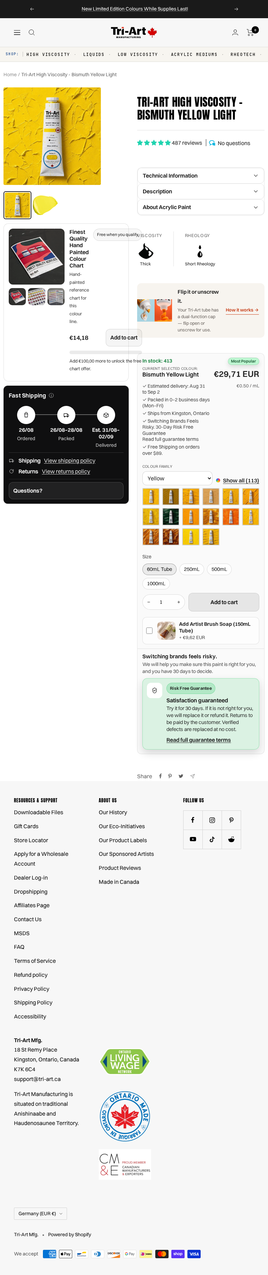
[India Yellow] (230, 516)
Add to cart (123, 337)
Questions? (28, 490)
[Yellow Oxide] (170, 496)
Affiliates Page (32, 905)
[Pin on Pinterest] (170, 776)
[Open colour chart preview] (37, 257)
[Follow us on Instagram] (212, 820)
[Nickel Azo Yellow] (150, 536)
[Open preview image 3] (56, 296)
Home (10, 74)
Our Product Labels (123, 840)
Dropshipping (30, 891)
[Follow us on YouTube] (192, 839)
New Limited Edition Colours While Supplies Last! (135, 9)
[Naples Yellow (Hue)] (210, 496)
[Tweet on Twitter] (181, 776)
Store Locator (31, 840)
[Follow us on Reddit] (231, 839)
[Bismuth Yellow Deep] (250, 516)
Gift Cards (26, 826)
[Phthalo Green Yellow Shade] (170, 516)
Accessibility (30, 1016)
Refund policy (30, 974)
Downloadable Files (38, 812)
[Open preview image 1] (17, 296)
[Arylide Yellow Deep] (190, 516)
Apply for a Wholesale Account (41, 858)
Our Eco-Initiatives (122, 826)
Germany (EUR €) (37, 1213)
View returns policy (66, 471)
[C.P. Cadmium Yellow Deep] (250, 496)
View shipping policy (69, 460)
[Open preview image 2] (36, 296)
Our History (113, 812)
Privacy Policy (31, 988)
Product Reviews (120, 867)
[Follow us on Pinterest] (231, 820)
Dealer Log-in (31, 877)
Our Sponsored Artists (126, 853)
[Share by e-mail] (192, 776)
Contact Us (28, 919)
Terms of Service (35, 960)
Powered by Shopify (69, 1234)
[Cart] (250, 32)
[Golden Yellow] (170, 536)
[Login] (235, 32)
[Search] (32, 32)
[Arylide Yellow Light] (190, 536)
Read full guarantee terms (170, 439)
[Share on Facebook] (160, 776)
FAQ (19, 946)
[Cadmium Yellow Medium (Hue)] (150, 496)
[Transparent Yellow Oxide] (210, 516)
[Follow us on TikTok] (212, 839)
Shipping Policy (33, 1002)
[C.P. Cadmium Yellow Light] (210, 536)
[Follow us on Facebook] (192, 820)
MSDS (22, 933)
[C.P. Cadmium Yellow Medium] (190, 496)
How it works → (242, 310)
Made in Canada (119, 881)
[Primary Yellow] (150, 516)
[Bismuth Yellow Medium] (230, 496)
